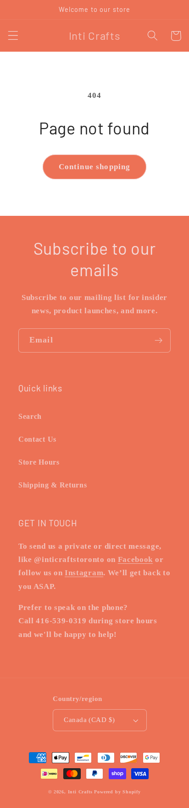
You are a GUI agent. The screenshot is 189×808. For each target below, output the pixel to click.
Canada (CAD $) (89, 719)
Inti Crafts (80, 791)
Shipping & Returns (52, 485)
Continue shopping (95, 166)
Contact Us (37, 439)
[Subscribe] (158, 340)
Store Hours (39, 462)
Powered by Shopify (117, 791)
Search (30, 416)
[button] (13, 36)
